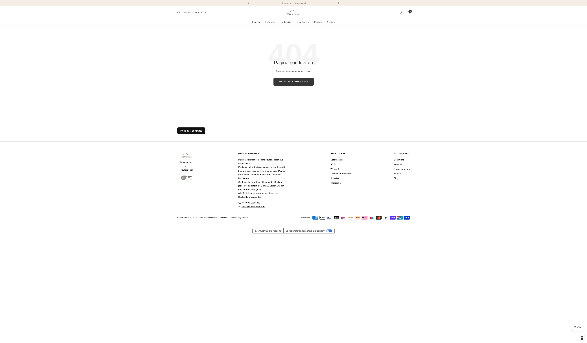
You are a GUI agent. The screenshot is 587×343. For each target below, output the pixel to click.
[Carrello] (408, 12)
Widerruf (334, 169)
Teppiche (256, 22)
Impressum (335, 183)
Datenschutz (336, 159)
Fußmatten (270, 22)
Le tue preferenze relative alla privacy (305, 230)
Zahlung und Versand (340, 173)
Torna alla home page (293, 82)
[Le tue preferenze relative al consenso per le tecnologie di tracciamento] (582, 338)
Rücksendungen (402, 169)
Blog (396, 178)
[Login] (401, 12)
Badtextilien (286, 22)
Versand (398, 164)
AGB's (333, 164)
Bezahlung (399, 159)
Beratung (331, 22)
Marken (318, 22)
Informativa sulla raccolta (268, 230)
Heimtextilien (303, 22)
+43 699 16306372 (251, 202)
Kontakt (397, 173)
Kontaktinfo (335, 178)
